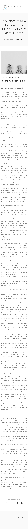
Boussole (19, 39)
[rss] (8, 6)
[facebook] (11, 6)
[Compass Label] (5, 6)
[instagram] (20, 6)
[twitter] (14, 6)
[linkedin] (17, 6)
